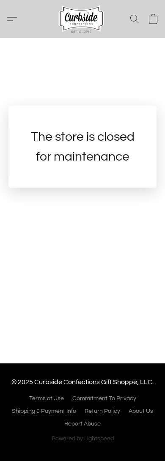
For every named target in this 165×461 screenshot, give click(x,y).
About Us (141, 411)
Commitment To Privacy (104, 398)
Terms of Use (46, 398)
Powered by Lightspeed (83, 439)
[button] (82, 19)
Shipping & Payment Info (44, 411)
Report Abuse (82, 424)
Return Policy (102, 411)
